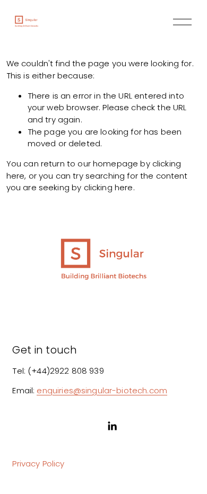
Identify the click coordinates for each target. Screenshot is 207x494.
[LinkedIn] (112, 426)
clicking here (108, 187)
